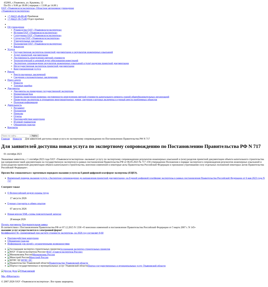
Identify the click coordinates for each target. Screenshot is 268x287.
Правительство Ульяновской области (68, 263)
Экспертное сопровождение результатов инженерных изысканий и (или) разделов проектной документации (71, 63)
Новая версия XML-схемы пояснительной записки (34, 214)
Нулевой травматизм (25, 121)
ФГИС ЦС (26, 260)
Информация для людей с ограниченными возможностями (38, 243)
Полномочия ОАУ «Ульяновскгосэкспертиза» (38, 43)
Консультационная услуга (27, 69)
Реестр (10, 71)
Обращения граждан (24, 124)
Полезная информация (26, 102)
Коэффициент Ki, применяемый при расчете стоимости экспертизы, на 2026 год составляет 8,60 (52, 233)
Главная (5, 138)
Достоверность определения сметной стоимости (39, 57)
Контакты (12, 127)
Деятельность (14, 105)
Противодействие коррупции (29, 119)
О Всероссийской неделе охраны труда (28, 193)
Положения (20, 110)
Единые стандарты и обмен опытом (26, 203)
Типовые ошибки (23, 85)
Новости (18, 82)
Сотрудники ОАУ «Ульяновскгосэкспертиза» (38, 35)
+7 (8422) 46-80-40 (17, 16)
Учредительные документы (28, 41)
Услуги (11, 49)
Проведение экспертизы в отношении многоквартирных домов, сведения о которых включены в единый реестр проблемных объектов (85, 99)
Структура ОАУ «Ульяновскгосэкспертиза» (37, 38)
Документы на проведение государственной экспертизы (44, 91)
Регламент (19, 108)
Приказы (18, 113)
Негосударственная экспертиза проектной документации (44, 66)
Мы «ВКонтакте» (10, 276)
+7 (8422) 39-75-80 (17, 19)
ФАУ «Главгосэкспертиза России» (64, 251)
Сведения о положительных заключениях (36, 77)
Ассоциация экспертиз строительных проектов (85, 249)
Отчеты (18, 116)
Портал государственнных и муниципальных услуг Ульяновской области (127, 265)
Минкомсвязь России (43, 254)
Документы (13, 88)
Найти (34, 136)
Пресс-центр (14, 80)
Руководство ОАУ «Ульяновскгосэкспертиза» (38, 29)
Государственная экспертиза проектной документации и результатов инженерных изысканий (63, 52)
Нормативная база (23, 94)
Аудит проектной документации (31, 55)
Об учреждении (15, 27)
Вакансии (19, 46)
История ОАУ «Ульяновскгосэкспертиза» (36, 32)
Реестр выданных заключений (30, 74)
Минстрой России (38, 257)
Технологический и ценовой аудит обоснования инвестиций (46, 60)
